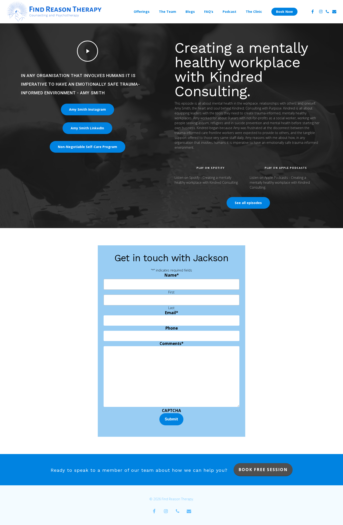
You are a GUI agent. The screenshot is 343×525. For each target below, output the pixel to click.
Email (171, 312)
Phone (171, 328)
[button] (87, 109)
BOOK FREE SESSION (263, 469)
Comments (171, 343)
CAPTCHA (171, 410)
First (171, 292)
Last (171, 308)
